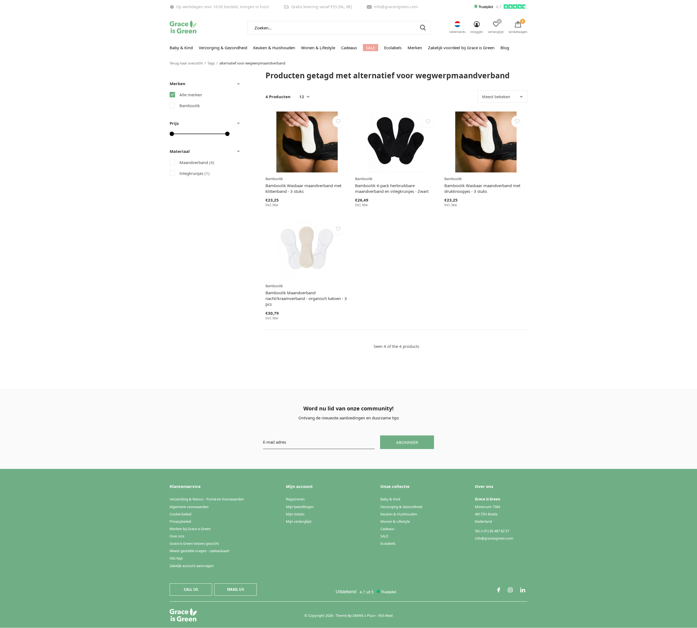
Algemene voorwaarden (189, 506)
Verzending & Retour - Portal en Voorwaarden (207, 499)
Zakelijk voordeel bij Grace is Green (461, 47)
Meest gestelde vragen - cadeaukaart (200, 550)
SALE (370, 47)
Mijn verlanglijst (298, 521)
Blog (504, 47)
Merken (415, 47)
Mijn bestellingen (300, 506)
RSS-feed (385, 615)
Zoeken (422, 28)
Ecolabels (393, 47)
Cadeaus (349, 47)
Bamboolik (189, 105)
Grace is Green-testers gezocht (194, 543)
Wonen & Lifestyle (318, 47)
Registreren (295, 499)
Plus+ (371, 615)
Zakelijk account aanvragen (192, 565)
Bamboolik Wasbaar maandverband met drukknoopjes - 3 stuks (482, 188)
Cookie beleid (180, 514)
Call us (191, 589)
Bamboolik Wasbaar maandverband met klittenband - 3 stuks (303, 188)
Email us (235, 589)
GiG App (176, 558)
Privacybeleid (180, 521)
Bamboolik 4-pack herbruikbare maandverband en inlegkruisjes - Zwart (392, 188)
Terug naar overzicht (186, 63)
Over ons (177, 536)
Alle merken (190, 94)
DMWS (358, 615)
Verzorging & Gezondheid (223, 47)
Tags (211, 63)
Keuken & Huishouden (274, 47)
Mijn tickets (295, 514)
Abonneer (407, 442)
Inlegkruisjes (194, 173)
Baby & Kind (181, 47)
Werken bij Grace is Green (190, 528)
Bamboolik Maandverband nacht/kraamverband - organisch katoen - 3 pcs (306, 298)
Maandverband (196, 162)
